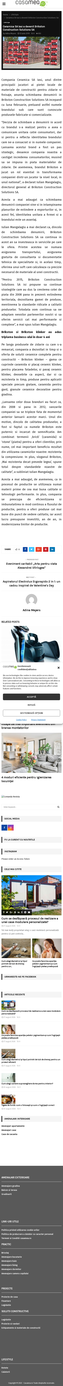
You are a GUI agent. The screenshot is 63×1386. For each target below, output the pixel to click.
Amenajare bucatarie (11, 1257)
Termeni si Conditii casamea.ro (16, 1238)
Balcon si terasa (9, 1190)
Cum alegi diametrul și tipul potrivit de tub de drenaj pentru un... (14, 964)
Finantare (6, 1301)
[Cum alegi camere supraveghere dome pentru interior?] (8, 1077)
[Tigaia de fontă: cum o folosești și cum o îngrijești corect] (8, 1099)
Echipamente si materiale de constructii (20, 1328)
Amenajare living (9, 1265)
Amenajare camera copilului (14, 1273)
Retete (4, 1368)
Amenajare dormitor (11, 1269)
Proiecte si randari (10, 1324)
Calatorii (5, 1372)
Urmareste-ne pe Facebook (20, 976)
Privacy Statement (38, 720)
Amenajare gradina (10, 1186)
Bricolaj (5, 1253)
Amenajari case (8, 1130)
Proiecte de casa (9, 1297)
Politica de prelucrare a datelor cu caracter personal (27, 1234)
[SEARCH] (58, 807)
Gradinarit (6, 1194)
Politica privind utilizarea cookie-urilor (20, 1230)
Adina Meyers (10, 33)
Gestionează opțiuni (31, 713)
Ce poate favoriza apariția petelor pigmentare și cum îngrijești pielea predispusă (45, 964)
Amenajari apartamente (12, 1126)
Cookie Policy (21, 720)
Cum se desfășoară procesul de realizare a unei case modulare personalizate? (29, 920)
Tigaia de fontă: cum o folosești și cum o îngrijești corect (28, 1105)
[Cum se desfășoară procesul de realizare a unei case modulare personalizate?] (31, 895)
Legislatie (6, 1305)
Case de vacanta (9, 1134)
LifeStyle (7, 23)
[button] (58, 667)
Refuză (31, 705)
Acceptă (31, 697)
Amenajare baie (9, 1261)
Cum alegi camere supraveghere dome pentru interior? (27, 1083)
